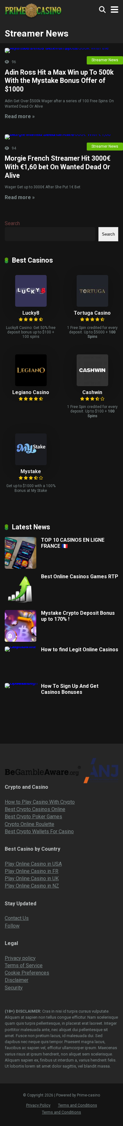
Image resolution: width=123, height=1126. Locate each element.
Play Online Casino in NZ (32, 886)
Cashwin (92, 392)
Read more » (20, 116)
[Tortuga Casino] (92, 305)
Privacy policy (20, 958)
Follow (12, 926)
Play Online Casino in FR (31, 871)
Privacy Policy (38, 1105)
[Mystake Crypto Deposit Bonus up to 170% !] (20, 640)
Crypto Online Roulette (29, 824)
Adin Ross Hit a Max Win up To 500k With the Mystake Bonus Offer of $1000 (59, 80)
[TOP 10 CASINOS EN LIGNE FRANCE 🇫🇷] (20, 567)
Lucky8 (30, 313)
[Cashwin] (92, 384)
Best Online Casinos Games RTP (79, 576)
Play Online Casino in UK (32, 878)
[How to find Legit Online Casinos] (23, 646)
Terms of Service (24, 965)
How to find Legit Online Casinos (79, 650)
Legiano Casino (30, 392)
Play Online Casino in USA (33, 864)
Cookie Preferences (27, 973)
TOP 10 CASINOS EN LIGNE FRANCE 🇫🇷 (72, 543)
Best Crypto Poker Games (33, 817)
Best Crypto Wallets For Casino (39, 831)
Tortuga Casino (92, 313)
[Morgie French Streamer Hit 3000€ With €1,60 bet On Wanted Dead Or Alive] (61, 136)
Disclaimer (16, 980)
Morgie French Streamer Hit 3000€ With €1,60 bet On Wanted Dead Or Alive (57, 166)
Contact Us (17, 918)
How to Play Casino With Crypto (40, 802)
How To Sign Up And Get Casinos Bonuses (69, 689)
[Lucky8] (31, 305)
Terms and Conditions (77, 1105)
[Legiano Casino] (31, 384)
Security (14, 988)
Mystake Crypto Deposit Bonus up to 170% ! (78, 616)
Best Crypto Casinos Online (35, 809)
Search (12, 223)
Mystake (30, 471)
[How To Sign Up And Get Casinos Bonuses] (23, 683)
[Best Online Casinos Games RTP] (20, 603)
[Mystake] (31, 463)
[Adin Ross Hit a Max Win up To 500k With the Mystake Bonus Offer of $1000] (61, 50)
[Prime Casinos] (33, 10)
